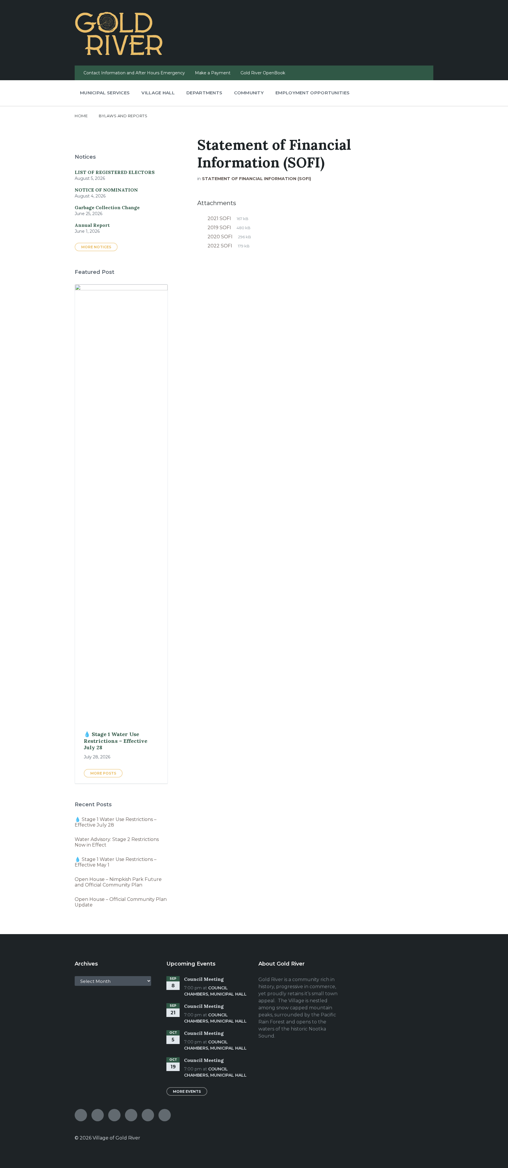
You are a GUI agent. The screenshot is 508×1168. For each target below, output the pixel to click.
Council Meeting (204, 979)
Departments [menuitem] (204, 92)
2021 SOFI (220, 218)
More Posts (103, 773)
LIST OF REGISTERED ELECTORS (115, 172)
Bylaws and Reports (123, 115)
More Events (187, 1091)
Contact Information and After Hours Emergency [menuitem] (134, 73)
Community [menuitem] (249, 92)
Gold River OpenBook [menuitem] (262, 73)
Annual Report (92, 225)
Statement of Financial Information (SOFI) (256, 178)
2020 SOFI (221, 236)
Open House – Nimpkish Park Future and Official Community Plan (118, 882)
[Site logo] (119, 53)
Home (81, 115)
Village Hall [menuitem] (158, 92)
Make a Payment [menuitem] (212, 73)
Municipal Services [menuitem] (105, 92)
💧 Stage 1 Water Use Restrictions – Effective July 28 (115, 741)
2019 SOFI (220, 227)
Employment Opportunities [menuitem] (312, 92)
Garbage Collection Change (107, 207)
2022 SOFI (220, 246)
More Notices (96, 247)
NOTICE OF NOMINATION (106, 190)
